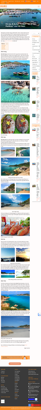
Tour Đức (16, 383)
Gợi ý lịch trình (34, 40)
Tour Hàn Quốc (17, 377)
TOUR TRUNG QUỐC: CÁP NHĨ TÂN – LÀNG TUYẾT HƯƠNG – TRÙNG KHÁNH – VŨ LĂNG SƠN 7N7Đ (38, 170)
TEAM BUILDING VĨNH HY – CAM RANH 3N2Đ (38, 103)
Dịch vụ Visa (3, 386)
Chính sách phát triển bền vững (33, 374)
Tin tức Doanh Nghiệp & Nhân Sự (36, 67)
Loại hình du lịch (35, 46)
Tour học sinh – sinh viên (5, 391)
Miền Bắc (2, 378)
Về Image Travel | (4, 1)
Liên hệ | (22, 1)
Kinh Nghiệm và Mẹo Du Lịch (35, 43)
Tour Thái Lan (17, 372)
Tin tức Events (34, 69)
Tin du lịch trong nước (17, 21)
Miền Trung (3, 380)
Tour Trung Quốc (17, 371)
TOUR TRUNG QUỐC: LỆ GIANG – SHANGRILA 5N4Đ (38, 132)
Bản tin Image (34, 60)
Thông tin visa (34, 64)
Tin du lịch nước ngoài (36, 49)
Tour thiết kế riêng (4, 388)
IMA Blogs (12, 21)
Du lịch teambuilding (4, 389)
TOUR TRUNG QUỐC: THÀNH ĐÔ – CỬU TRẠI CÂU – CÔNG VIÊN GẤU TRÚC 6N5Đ (38, 149)
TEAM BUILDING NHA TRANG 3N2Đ (38, 116)
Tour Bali (16, 374)
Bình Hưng (3, 45)
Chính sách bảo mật (31, 371)
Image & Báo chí (35, 62)
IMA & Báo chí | (17, 1)
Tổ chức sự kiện (3, 392)
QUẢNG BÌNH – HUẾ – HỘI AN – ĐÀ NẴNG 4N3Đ (38, 90)
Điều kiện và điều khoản (32, 372)
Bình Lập (3, 46)
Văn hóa (33, 56)
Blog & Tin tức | (11, 1)
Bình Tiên (3, 48)
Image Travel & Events (8, 40)
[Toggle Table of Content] (6, 44)
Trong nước (3, 371)
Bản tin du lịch (9, 21)
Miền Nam (2, 377)
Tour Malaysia (17, 380)
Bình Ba (3, 47)
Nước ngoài (3, 372)
